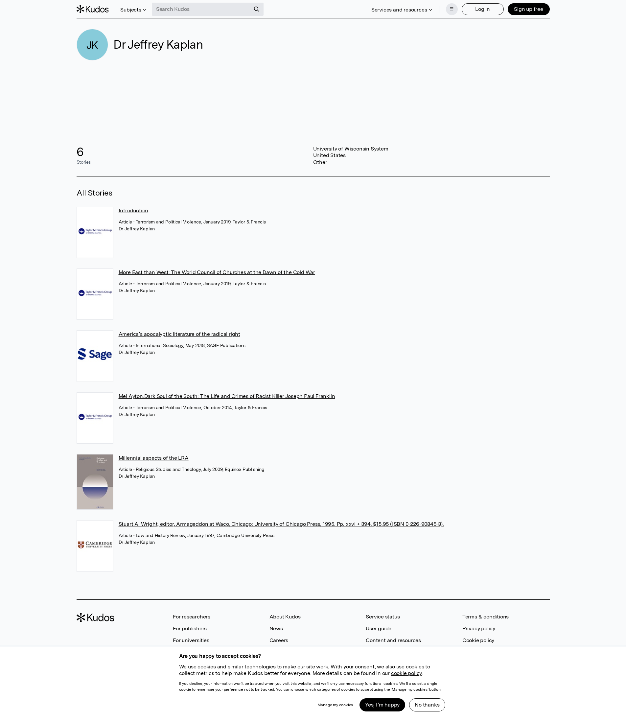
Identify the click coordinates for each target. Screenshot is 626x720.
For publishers (190, 628)
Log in (482, 9)
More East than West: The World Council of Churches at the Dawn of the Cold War (217, 272)
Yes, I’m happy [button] (382, 705)
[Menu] (452, 9)
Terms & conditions (485, 617)
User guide (378, 628)
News (276, 628)
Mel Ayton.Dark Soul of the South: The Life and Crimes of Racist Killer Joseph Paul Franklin (227, 396)
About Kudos (285, 617)
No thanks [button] (427, 705)
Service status (383, 617)
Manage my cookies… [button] (336, 705)
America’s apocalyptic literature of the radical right (179, 334)
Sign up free (528, 9)
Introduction (134, 210)
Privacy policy (478, 628)
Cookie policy (478, 640)
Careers (279, 640)
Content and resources (393, 640)
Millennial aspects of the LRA (154, 458)
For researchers (191, 617)
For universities (191, 640)
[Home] (93, 9)
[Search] (256, 9)
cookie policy (406, 673)
